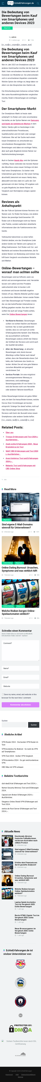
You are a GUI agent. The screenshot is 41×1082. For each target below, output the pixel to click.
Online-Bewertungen (18, 314)
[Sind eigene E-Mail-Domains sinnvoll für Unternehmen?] (20, 507)
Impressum (9, 1074)
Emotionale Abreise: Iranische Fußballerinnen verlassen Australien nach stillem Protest (26, 839)
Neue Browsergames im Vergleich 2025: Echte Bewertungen (25, 931)
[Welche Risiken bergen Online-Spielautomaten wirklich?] (20, 593)
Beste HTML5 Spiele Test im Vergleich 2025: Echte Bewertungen (27, 917)
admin (14, 37)
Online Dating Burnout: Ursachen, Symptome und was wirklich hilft (20, 569)
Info (5, 479)
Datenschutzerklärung (28, 1074)
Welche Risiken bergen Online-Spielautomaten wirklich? (18, 612)
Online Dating (7, 563)
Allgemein (7, 28)
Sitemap (20, 1077)
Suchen (5, 721)
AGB (17, 1074)
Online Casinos (8, 606)
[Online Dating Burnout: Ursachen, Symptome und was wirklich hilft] (20, 550)
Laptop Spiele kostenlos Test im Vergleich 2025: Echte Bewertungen (25, 904)
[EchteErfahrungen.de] (20, 3)
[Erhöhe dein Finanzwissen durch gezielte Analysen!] (7, 872)
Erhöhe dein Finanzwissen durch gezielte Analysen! (26, 864)
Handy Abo (18, 160)
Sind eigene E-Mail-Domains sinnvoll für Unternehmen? (17, 526)
